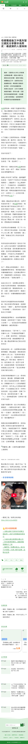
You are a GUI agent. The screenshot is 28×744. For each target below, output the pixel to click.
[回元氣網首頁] (6, 2)
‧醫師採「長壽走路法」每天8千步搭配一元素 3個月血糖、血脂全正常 (14, 549)
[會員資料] (23, 2)
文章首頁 (16, 737)
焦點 (2, 5)
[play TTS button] (8, 65)
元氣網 (6, 37)
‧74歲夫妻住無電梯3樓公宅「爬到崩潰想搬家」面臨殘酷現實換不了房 (13, 541)
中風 (19, 167)
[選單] (26, 2)
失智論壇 (13, 5)
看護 (16, 204)
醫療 (20, 5)
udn (2, 37)
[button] (25, 5)
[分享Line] (10, 8)
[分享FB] (3, 8)
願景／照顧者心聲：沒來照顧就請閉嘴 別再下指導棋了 (14, 610)
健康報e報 (15, 728)
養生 (7, 5)
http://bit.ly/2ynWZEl (9, 520)
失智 (11, 196)
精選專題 (21, 735)
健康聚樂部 (14, 735)
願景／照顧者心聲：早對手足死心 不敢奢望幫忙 (15, 616)
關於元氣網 (7, 735)
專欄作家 (22, 737)
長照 (2, 108)
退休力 (11, 737)
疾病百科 (6, 737)
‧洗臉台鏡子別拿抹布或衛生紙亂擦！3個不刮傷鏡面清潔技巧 (14, 534)
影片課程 (4, 639)
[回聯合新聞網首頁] (2, 2)
